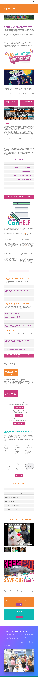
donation (19, 140)
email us (26, 245)
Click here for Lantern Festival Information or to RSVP (11, 103)
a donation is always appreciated (28, 248)
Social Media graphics (19, 423)
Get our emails (19, 415)
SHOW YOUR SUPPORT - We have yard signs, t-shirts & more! (19, 355)
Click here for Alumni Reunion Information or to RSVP (27, 103)
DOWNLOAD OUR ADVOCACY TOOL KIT (19, 271)
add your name (25, 233)
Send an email (19, 475)
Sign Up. (19, 604)
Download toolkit (19, 407)
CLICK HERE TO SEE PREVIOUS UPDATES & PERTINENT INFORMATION (19, 197)
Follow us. (19, 616)
